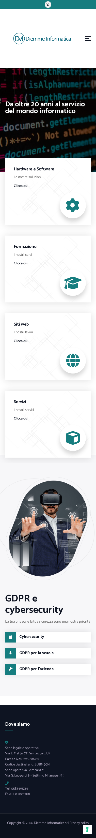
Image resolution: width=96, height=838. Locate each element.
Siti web (21, 324)
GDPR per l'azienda (36, 669)
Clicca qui (21, 186)
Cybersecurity (31, 637)
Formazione (25, 246)
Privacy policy (79, 823)
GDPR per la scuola (36, 653)
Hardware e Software (34, 169)
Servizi (20, 401)
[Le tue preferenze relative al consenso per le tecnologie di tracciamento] (87, 829)
